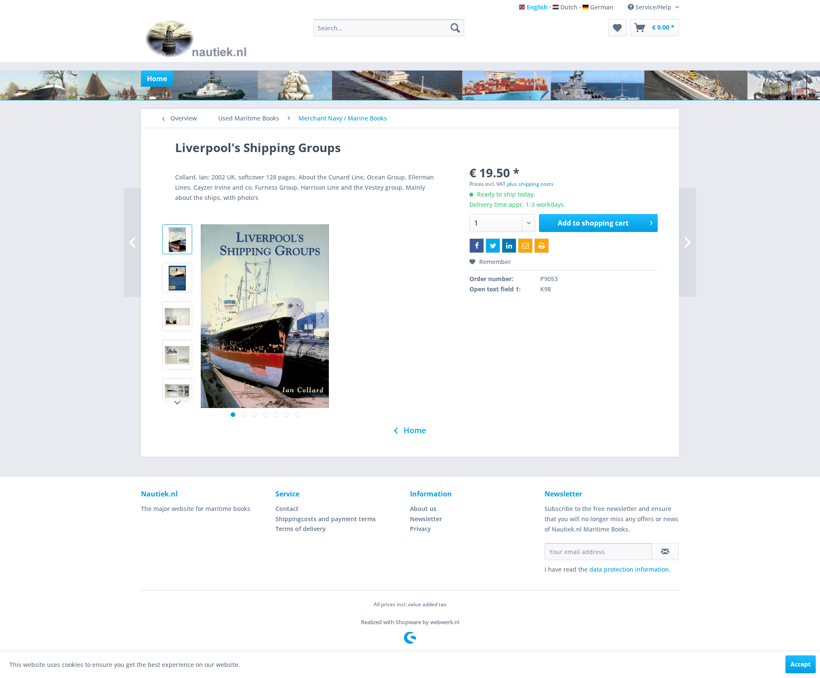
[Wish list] (617, 27)
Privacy (420, 529)
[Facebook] (476, 245)
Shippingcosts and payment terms (325, 519)
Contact (287, 509)
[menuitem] (388, 27)
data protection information (629, 569)
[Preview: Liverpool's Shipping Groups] (177, 239)
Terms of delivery (300, 529)
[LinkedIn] (509, 245)
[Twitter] (493, 245)
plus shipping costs (530, 184)
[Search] (455, 27)
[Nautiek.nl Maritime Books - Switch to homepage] (198, 38)
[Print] (541, 245)
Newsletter (426, 519)
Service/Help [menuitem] (653, 7)
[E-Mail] (525, 245)
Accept (801, 664)
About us (423, 509)
